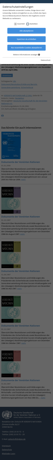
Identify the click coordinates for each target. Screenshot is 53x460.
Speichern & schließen (26, 39)
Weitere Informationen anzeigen (25, 54)
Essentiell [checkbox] (21, 24)
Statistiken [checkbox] (34, 24)
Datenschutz (45, 60)
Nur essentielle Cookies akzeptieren (26, 47)
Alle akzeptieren (26, 30)
